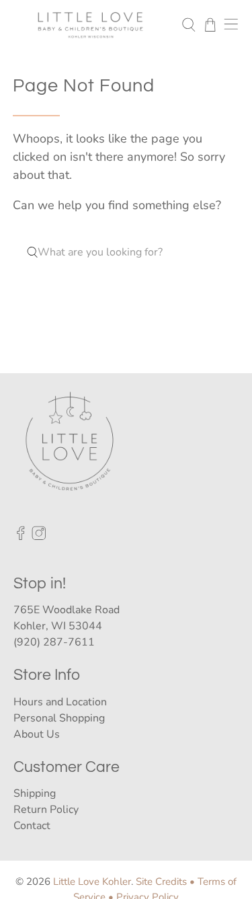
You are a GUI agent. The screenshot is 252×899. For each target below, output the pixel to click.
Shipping (34, 793)
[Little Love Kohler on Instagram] (39, 537)
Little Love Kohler (92, 881)
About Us (36, 734)
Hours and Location (60, 702)
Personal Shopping (59, 718)
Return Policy (46, 809)
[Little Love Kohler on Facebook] (20, 537)
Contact (31, 825)
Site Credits (161, 881)
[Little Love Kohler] (90, 24)
